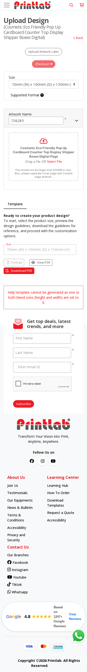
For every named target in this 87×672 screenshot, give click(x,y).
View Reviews (75, 616)
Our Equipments (20, 500)
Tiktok (16, 584)
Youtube (19, 577)
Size (12, 77)
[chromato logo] (43, 424)
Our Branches (18, 555)
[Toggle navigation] (6, 5)
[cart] (81, 5)
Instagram (19, 569)
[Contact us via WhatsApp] (78, 635)
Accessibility (16, 527)
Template (15, 204)
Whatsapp (19, 592)
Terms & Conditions (15, 517)
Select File (54, 161)
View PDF (43, 262)
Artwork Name (20, 114)
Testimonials (17, 492)
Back (79, 38)
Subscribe (23, 404)
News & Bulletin (20, 507)
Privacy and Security (16, 537)
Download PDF (21, 270)
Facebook (20, 562)
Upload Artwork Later (43, 51)
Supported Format (25, 95)
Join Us (12, 485)
